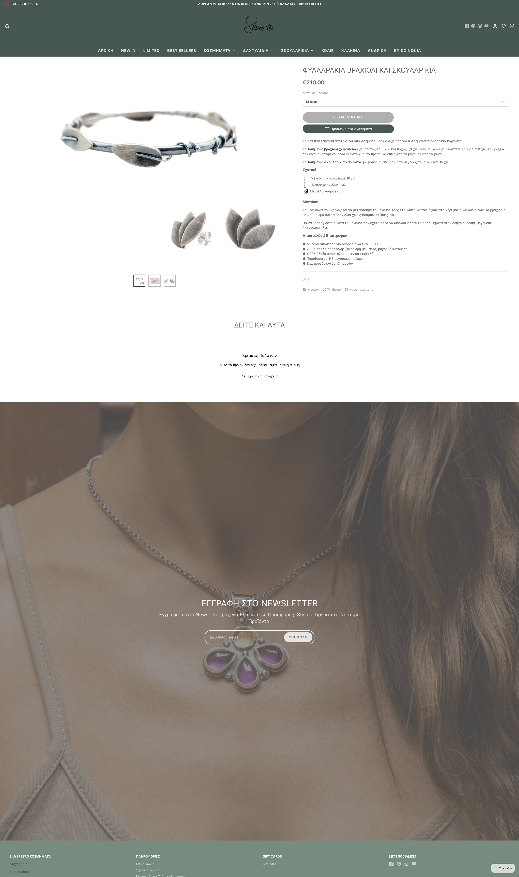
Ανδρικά (377, 50)
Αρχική (106, 50)
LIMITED (151, 50)
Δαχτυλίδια (255, 50)
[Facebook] (467, 26)
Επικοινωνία (407, 50)
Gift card (269, 864)
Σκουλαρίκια (295, 50)
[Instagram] (480, 26)
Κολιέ (328, 50)
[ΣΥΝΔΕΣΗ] (495, 26)
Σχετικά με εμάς (148, 870)
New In (128, 50)
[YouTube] (486, 26)
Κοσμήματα (217, 50)
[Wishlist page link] (504, 26)
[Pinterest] (473, 26)
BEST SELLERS (181, 50)
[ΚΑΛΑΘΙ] (512, 26)
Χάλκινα (350, 50)
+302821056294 (24, 4)
